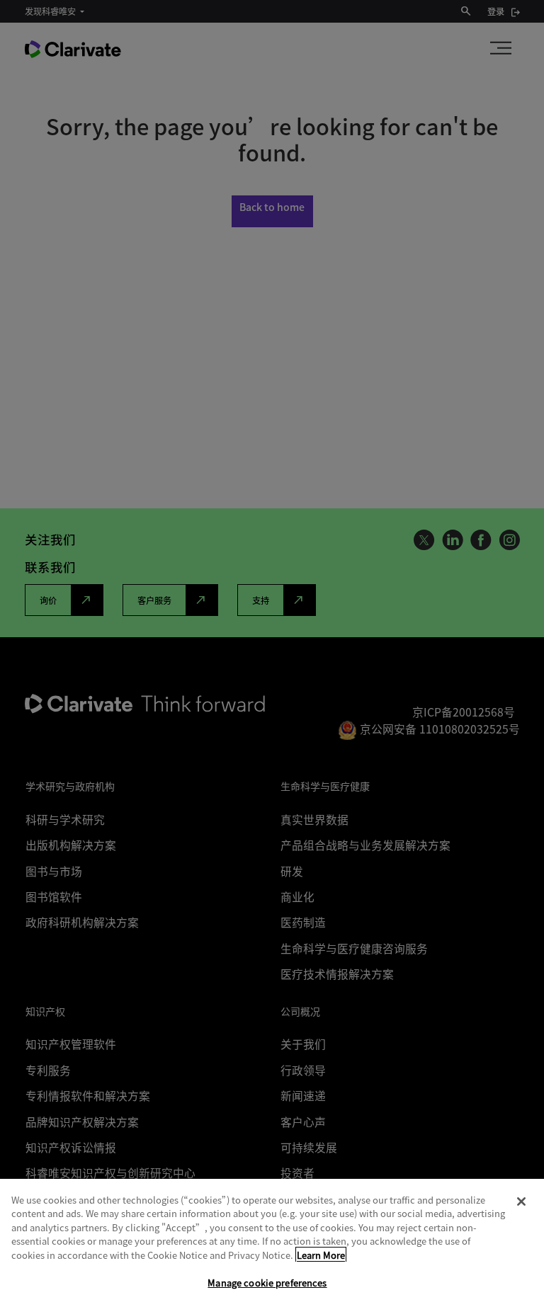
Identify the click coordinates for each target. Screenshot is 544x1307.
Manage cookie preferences (267, 1282)
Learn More (321, 1255)
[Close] (521, 1201)
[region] (272, 1243)
